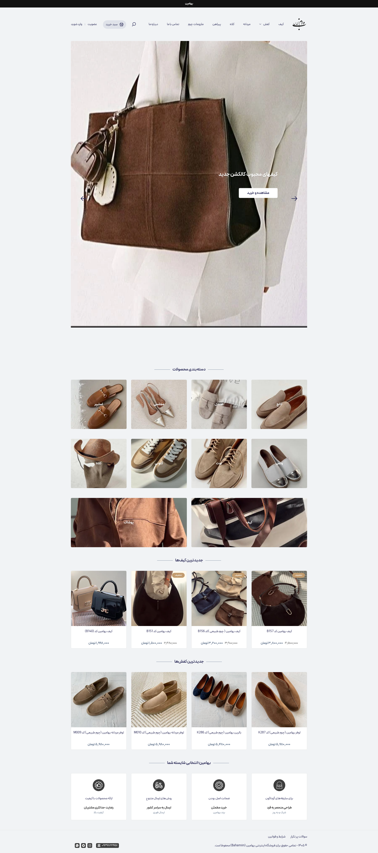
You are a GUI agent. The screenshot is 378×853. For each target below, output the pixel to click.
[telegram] (83, 845)
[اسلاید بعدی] (294, 199)
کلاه (232, 24)
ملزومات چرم (196, 24)
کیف (281, 24)
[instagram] (89, 845)
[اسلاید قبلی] (84, 199)
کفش (266, 24)
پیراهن (216, 24)
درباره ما (153, 24)
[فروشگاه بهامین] (299, 24)
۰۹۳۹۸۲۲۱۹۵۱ (109, 845)
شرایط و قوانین (276, 836)
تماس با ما (173, 24)
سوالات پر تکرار (298, 836)
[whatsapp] (77, 845)
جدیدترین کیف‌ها (189, 560)
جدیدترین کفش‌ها (189, 662)
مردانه (246, 24)
